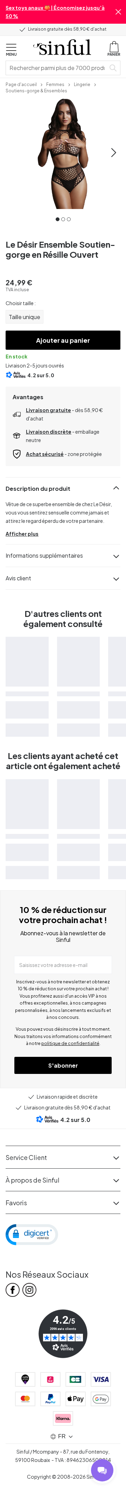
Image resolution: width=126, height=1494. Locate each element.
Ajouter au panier (63, 340)
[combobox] (57, 68)
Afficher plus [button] (22, 534)
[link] (21, 84)
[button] (118, 12)
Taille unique (24, 316)
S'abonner (63, 1065)
